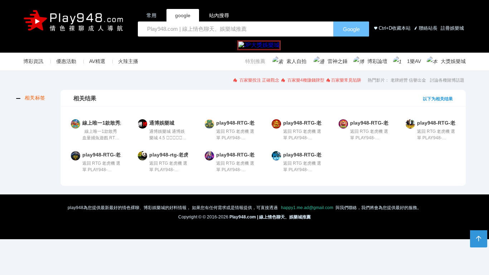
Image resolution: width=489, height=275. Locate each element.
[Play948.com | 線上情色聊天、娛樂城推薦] (74, 23)
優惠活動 (66, 61)
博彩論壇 (377, 61)
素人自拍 (296, 61)
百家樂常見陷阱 (346, 80)
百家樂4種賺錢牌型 (305, 80)
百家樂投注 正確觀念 (258, 80)
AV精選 (97, 61)
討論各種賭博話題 (447, 80)
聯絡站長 (428, 28)
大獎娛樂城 (453, 61)
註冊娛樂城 (451, 28)
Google (351, 29)
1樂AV (414, 61)
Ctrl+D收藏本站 (395, 28)
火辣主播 (128, 61)
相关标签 (35, 98)
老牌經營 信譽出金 (408, 80)
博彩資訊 (33, 61)
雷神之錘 (338, 61)
